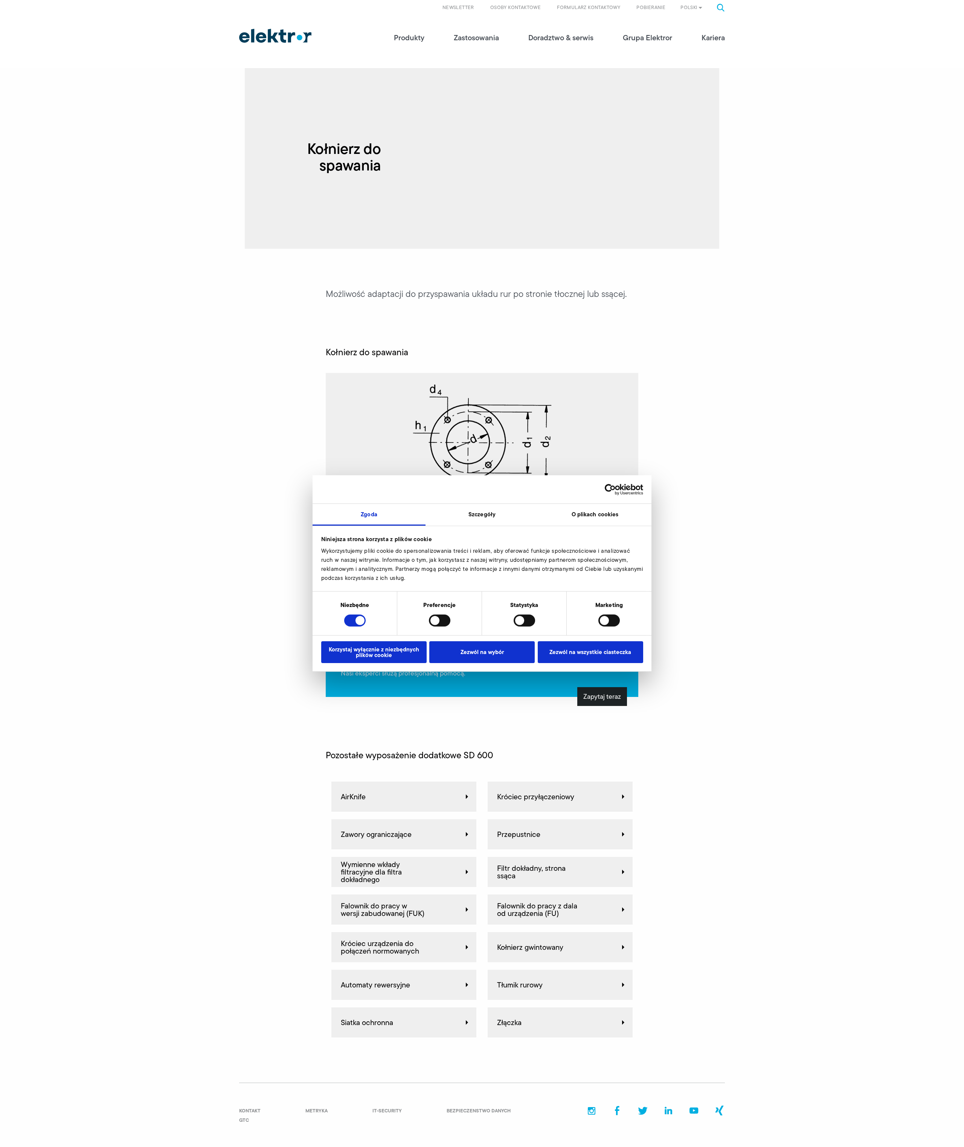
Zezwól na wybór (482, 652)
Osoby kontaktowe (515, 7)
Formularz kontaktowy (588, 7)
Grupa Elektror (647, 37)
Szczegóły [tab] (482, 514)
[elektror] (275, 36)
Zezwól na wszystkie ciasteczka (590, 652)
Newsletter (458, 7)
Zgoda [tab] (369, 514)
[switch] (439, 621)
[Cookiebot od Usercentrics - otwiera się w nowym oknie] (610, 489)
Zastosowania (476, 37)
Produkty (409, 37)
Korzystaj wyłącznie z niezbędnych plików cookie (374, 652)
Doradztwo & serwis (560, 37)
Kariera (713, 37)
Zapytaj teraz (602, 696)
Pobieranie (650, 7)
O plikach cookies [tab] (595, 514)
